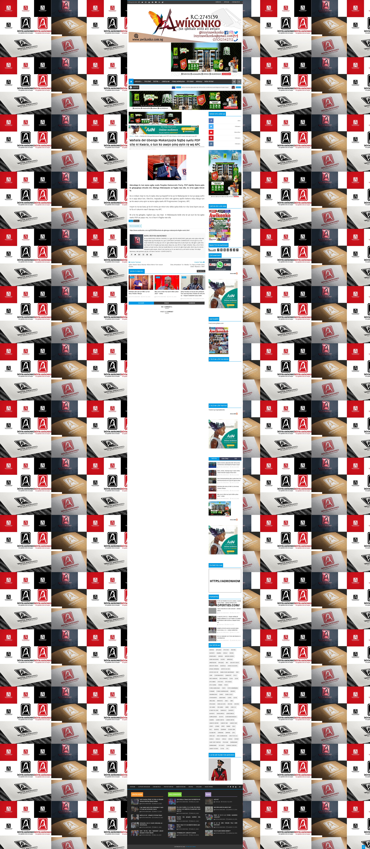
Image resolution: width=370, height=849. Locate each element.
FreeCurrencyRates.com (216, 323)
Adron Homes (229, 656)
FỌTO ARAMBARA (233, 688)
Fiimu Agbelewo (215, 688)
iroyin (230, 704)
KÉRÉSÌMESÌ (230, 713)
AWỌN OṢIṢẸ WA (180, 787)
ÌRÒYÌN (155, 81)
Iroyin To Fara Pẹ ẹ (136, 271)
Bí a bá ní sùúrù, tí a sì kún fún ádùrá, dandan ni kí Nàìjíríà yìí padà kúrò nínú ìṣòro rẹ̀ (188, 809)
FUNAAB (212, 691)
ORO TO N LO (233, 736)
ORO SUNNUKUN (222, 736)
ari (227, 662)
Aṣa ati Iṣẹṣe (214, 666)
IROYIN (132, 277)
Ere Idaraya (213, 678)
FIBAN (220, 685)
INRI (231, 701)
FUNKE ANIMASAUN (222, 691)
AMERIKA (230, 659)
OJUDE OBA (231, 729)
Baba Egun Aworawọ (227, 672)
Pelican (225, 742)
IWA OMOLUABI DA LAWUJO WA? (222, 807)
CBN (211, 675)
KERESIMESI (220, 713)
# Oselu (136, 221)
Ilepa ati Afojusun (144, 787)
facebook (192, 303)
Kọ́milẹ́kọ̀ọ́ (213, 717)
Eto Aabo (212, 681)
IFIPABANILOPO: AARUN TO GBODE (186, 833)
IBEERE (233, 691)
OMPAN (228, 732)
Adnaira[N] (194, 126)
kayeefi (231, 710)
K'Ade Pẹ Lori (214, 710)
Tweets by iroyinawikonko (217, 410)
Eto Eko (226, 650)
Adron (212, 650)
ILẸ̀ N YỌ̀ (216, 799)
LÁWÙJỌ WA (166, 81)
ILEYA (235, 697)
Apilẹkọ (218, 650)
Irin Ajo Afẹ (221, 704)
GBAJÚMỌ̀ (225, 459)
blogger (141, 303)
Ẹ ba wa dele (157, 787)
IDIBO (221, 694)
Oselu (136, 136)
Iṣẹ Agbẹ (220, 707)
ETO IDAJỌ (228, 681)
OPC (233, 732)
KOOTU (221, 717)
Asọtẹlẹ (223, 666)
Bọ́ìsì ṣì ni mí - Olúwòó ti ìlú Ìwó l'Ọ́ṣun (151, 815)
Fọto (223, 688)
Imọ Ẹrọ (212, 701)
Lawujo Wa (224, 723)
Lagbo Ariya (146, 87)
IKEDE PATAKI (209, 787)
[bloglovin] (155, 2)
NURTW (216, 729)
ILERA (229, 697)
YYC (227, 748)
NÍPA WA (226, 2)
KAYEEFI (212, 653)
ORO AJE (212, 736)
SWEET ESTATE (214, 748)
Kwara (219, 653)
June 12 (233, 707)
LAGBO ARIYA (230, 720)
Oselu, (154, 149)
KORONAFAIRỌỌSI (231, 717)
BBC (237, 672)
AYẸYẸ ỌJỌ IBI (214, 672)
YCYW (222, 748)
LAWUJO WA (233, 723)
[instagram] (145, 2)
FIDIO (226, 685)
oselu (212, 739)
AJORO (223, 659)
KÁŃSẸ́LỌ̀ (199, 81)
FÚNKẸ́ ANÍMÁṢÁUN (178, 81)
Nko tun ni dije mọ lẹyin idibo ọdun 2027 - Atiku (167, 292)
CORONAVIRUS (219, 675)
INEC (226, 701)
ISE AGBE (212, 707)
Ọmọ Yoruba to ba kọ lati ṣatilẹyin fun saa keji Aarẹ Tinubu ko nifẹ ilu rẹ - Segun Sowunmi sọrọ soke (193, 293)
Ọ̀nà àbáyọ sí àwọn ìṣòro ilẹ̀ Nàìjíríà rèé (188, 799)
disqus (166, 303)
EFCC (235, 675)
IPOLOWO (212, 704)
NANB (228, 726)
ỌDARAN (223, 729)
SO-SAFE (221, 745)
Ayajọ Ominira (214, 669)
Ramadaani (233, 742)
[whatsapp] (237, 786)
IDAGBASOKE (213, 694)
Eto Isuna (213, 685)
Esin (231, 678)
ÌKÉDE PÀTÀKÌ (209, 81)
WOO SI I (201, 271)
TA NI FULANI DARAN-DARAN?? (222, 831)
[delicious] (162, 2)
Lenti (211, 726)
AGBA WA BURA (214, 659)
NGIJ (234, 726)
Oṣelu (225, 653)
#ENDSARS (213, 656)
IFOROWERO (213, 697)
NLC (211, 729)
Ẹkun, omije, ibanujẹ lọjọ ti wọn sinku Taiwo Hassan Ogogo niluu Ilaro (172, 87)
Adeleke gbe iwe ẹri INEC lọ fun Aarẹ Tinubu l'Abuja (139, 292)
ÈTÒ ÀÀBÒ (190, 81)
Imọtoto (220, 701)
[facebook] (138, 2)
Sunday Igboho (232, 745)
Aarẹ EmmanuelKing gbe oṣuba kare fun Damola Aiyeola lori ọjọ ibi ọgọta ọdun (233, 87)
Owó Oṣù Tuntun (215, 742)
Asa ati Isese (234, 662)
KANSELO (223, 710)
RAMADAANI (213, 745)
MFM (223, 726)
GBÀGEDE (218, 2)
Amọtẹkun (213, 662)
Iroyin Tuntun (168, 787)
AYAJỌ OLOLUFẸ (232, 666)
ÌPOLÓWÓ (148, 81)
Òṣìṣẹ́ (236, 739)
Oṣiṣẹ (231, 653)
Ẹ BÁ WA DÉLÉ (236, 2)
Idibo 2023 (229, 694)
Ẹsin (236, 678)
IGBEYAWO (222, 697)
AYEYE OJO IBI (204, 87)
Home (131, 136)
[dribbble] (159, 2)
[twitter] (142, 2)
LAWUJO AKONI (214, 723)
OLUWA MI (213, 732)
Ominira (220, 732)
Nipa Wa (132, 787)
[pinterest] (152, 2)
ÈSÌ (236, 459)
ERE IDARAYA (223, 678)
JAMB (226, 707)
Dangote (228, 675)
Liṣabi (217, 726)
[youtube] (149, 2)
